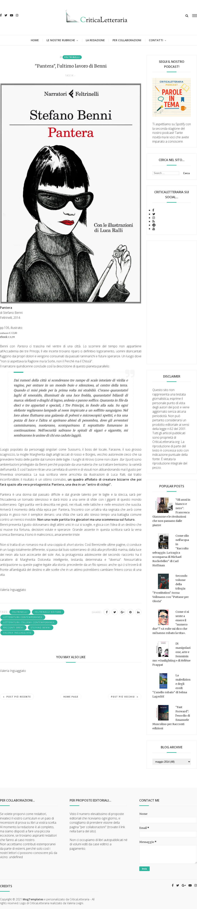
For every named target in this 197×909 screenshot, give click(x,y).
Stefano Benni (40, 627)
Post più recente (19, 696)
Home (35, 40)
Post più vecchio (123, 696)
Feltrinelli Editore (48, 612)
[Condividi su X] (115, 612)
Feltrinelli (72, 57)
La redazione (95, 40)
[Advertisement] (171, 302)
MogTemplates (33, 899)
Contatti (156, 40)
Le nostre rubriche (61, 40)
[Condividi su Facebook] (107, 612)
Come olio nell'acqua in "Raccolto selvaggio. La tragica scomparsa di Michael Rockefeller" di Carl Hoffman (170, 550)
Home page (70, 696)
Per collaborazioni (127, 40)
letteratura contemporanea (22, 617)
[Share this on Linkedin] (138, 612)
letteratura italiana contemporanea (28, 622)
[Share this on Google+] (122, 612)
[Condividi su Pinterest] (130, 612)
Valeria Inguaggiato (17, 632)
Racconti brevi (13, 627)
